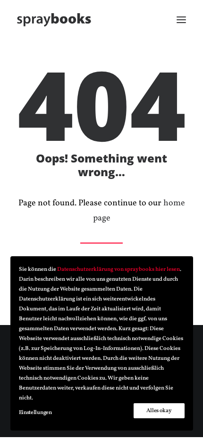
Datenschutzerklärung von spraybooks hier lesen (118, 269)
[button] (181, 20)
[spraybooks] (54, 20)
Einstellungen (35, 412)
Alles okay (158, 411)
